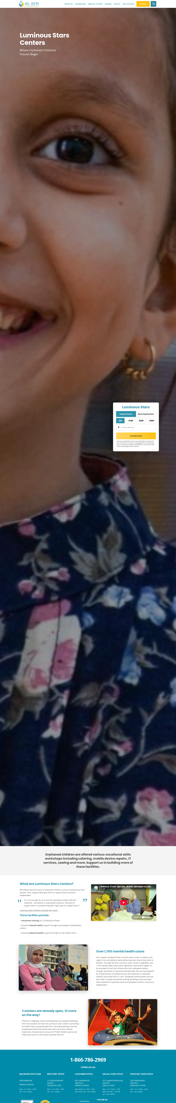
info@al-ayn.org (88, 1067)
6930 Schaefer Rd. (25, 1080)
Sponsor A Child (95, 4)
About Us (69, 4)
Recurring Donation (146, 414)
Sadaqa (108, 4)
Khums (117, 4)
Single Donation (126, 414)
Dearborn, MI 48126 (26, 1084)
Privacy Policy (84, 1101)
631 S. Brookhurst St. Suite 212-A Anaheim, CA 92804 (82, 1082)
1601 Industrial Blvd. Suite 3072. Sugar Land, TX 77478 (138, 1082)
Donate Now (136, 435)
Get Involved (128, 4)
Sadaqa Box (80, 4)
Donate (143, 4)
